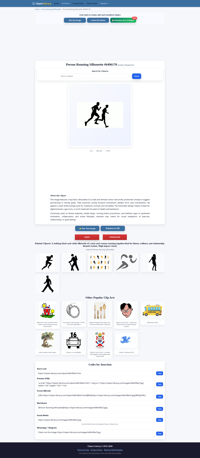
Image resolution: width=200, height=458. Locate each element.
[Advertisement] (100, 42)
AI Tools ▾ (66, 3)
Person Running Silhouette (51, 9)
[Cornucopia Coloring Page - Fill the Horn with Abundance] (73, 310)
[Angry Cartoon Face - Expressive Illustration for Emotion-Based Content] (126, 310)
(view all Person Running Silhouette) (100, 249)
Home (56, 3)
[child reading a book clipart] (47, 340)
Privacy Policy (78, 3)
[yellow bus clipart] (152, 310)
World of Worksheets (113, 450)
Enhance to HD (113, 228)
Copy (159, 373)
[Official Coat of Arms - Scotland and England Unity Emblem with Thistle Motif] (100, 340)
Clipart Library (94, 446)
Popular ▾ (104, 3)
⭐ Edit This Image (87, 228)
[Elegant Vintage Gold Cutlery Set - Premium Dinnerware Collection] (100, 310)
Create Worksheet (98, 20)
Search (136, 76)
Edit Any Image (75, 20)
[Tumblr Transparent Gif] (126, 340)
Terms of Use (92, 3)
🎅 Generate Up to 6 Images (124, 19)
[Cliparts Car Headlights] (73, 340)
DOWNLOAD (115, 237)
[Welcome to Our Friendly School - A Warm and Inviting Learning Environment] (47, 310)
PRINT (87, 237)
